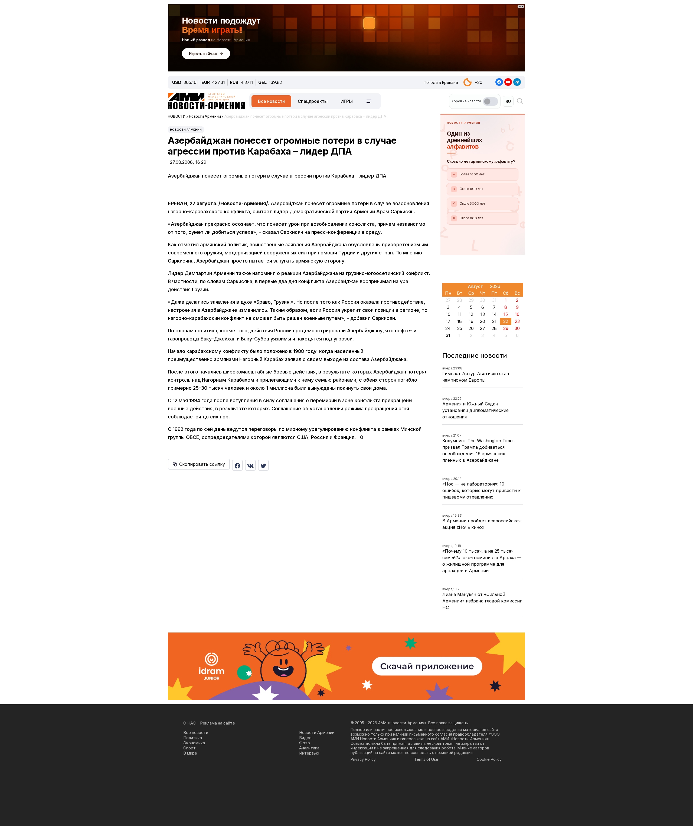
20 (482, 321)
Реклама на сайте (217, 723)
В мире (190, 753)
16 (517, 314)
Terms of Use (426, 759)
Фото (304, 742)
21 (494, 321)
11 (460, 314)
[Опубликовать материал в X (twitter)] (263, 465)
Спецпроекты (313, 101)
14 (494, 314)
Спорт (189, 747)
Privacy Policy (363, 759)
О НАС (189, 723)
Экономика (194, 742)
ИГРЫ (347, 101)
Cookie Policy (489, 759)
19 (471, 321)
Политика (192, 737)
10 (448, 314)
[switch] (490, 101)
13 (482, 314)
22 (505, 321)
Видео (305, 737)
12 (471, 314)
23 (517, 321)
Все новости (271, 101)
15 (506, 314)
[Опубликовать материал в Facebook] (237, 465)
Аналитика (309, 747)
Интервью (309, 753)
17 (448, 321)
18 (459, 321)
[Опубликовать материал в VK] (250, 465)
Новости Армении (186, 130)
